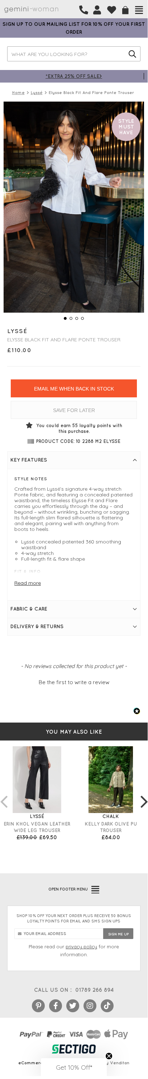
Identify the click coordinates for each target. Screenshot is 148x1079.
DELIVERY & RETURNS (36, 626)
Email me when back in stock (74, 389)
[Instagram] (89, 1005)
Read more (27, 583)
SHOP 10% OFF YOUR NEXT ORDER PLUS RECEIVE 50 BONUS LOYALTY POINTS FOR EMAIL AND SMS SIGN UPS (73, 918)
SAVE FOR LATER (74, 410)
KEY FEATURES (28, 460)
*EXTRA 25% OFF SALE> (74, 76)
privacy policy (81, 946)
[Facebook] (55, 1005)
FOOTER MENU (68, 889)
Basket (125, 10)
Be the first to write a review (74, 682)
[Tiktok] (107, 1005)
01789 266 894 (94, 990)
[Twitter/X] (72, 1005)
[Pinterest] (38, 1005)
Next (144, 794)
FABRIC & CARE (28, 609)
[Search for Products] (132, 54)
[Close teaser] (109, 1056)
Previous (3, 794)
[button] (73, 681)
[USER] (97, 10)
